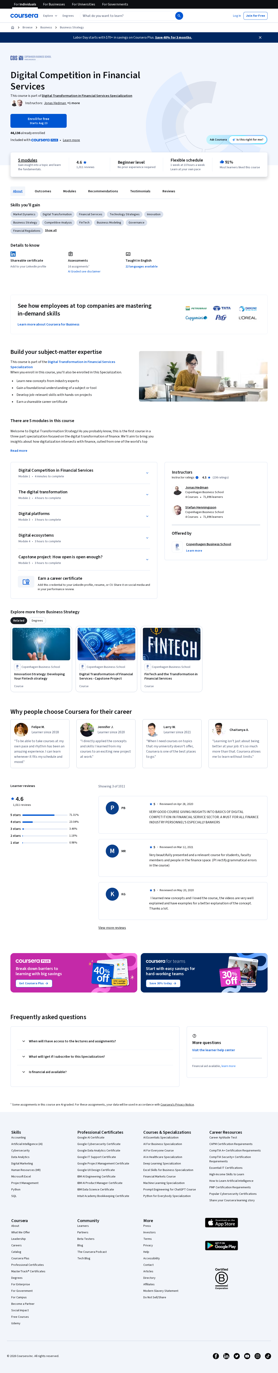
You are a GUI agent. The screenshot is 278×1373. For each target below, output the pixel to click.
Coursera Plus (20, 1258)
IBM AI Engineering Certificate (96, 1176)
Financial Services (90, 214)
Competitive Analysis (58, 222)
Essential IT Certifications (226, 1168)
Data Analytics (20, 1157)
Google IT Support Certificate (96, 1157)
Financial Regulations (26, 231)
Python (15, 1189)
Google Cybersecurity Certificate (99, 1144)
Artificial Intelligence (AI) (27, 1144)
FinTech (84, 222)
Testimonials (140, 191)
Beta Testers (85, 1239)
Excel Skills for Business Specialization (168, 1170)
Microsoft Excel (21, 1176)
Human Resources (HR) (26, 1170)
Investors (149, 1232)
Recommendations (103, 191)
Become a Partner (23, 1304)
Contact (148, 1265)
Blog (80, 1245)
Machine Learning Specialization (164, 1183)
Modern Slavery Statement (160, 1291)
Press (147, 1226)
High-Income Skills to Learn (226, 1174)
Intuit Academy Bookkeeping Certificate (103, 1196)
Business (46, 27)
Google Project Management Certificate (103, 1163)
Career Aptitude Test (223, 1137)
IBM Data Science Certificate (95, 1189)
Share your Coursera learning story (232, 1200)
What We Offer (20, 1232)
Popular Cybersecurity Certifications (233, 1194)
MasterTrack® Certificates (28, 1271)
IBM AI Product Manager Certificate (99, 1183)
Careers (16, 1245)
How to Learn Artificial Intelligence (231, 1181)
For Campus (19, 1297)
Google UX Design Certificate (96, 1170)
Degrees (17, 1278)
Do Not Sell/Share (154, 1297)
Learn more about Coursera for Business (48, 324)
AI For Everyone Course (158, 1150)
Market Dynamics (24, 214)
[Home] (13, 27)
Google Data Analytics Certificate (98, 1150)
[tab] (18, 620)
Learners (83, 1226)
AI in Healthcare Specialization (162, 1157)
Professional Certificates (27, 1265)
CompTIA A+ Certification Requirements (235, 1150)
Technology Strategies (125, 214)
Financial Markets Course (159, 1176)
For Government (22, 1291)
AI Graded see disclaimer (84, 271)
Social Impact (20, 1310)
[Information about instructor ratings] (197, 477)
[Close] (260, 37)
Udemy (15, 1323)
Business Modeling (109, 222)
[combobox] (123, 16)
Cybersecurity (20, 1150)
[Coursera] (24, 15)
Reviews (168, 191)
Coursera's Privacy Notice (177, 1105)
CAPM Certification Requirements (231, 1144)
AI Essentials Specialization (161, 1137)
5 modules (27, 160)
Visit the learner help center (213, 1050)
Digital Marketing (22, 1163)
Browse (28, 27)
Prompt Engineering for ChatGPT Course (169, 1189)
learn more (229, 1066)
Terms (147, 1239)
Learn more (71, 140)
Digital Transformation (57, 214)
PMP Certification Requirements (230, 1187)
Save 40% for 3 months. (173, 37)
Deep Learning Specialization (162, 1163)
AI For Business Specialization (162, 1144)
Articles (148, 1271)
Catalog (16, 1252)
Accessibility (151, 1258)
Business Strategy (72, 27)
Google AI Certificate (90, 1137)
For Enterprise (20, 1284)
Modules (69, 191)
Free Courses (20, 1317)
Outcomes (43, 191)
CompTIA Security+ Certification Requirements (230, 1159)
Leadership (18, 1239)
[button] (68, 16)
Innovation (154, 214)
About (18, 191)
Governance (136, 222)
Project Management (24, 1183)
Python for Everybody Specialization (167, 1196)
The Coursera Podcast (92, 1252)
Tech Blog (83, 1258)
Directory (149, 1278)
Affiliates (149, 1284)
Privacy (148, 1245)
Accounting (18, 1137)
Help (146, 1252)
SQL (14, 1196)
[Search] (179, 16)
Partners (82, 1232)
